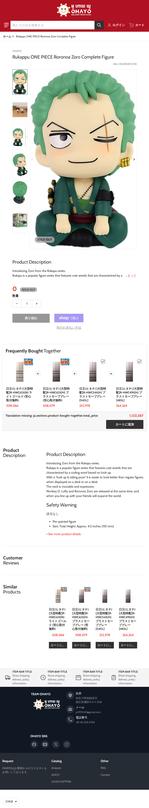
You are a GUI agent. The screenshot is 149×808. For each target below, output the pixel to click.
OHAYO (69, 795)
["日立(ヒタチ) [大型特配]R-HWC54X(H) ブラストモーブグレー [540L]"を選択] (103, 361)
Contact (105, 774)
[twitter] (56, 744)
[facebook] (34, 744)
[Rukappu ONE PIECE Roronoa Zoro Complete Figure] (20, 82)
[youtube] (45, 744)
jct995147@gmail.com (88, 712)
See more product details (64, 534)
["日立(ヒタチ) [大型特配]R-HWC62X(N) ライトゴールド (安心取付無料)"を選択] (30, 361)
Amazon (56, 768)
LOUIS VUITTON (61, 781)
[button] (6, 25)
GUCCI (55, 774)
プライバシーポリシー (54, 801)
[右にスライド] (134, 159)
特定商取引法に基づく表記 (92, 801)
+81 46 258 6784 (85, 722)
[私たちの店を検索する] (99, 25)
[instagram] (67, 744)
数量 (15, 296)
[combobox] (57, 25)
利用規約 (72, 801)
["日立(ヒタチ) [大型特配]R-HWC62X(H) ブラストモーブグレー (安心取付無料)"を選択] (66, 361)
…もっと (131, 275)
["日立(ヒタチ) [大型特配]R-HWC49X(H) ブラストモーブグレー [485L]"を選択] (139, 361)
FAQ (103, 768)
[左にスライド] (32, 159)
